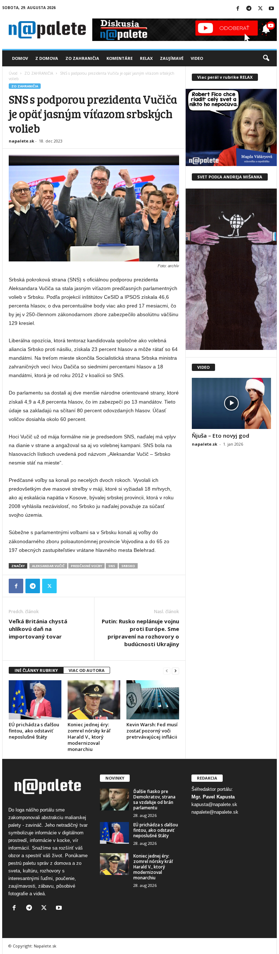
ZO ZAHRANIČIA (38, 73)
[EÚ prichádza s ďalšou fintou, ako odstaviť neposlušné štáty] (35, 699)
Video (197, 58)
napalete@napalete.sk (214, 812)
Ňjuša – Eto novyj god (220, 435)
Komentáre (119, 58)
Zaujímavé (171, 58)
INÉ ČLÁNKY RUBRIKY (36, 670)
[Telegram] (248, 9)
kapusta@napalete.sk (214, 804)
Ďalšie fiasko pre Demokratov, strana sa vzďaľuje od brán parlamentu (154, 799)
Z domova (46, 58)
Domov (20, 58)
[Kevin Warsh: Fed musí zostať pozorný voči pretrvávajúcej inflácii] (152, 699)
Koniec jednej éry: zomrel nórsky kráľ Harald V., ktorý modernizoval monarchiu (89, 736)
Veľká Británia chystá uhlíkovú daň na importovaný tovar (38, 629)
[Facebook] (237, 9)
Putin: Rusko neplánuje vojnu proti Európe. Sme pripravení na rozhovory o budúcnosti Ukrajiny (140, 633)
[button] (266, 58)
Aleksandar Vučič (48, 565)
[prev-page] (166, 670)
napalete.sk (21, 141)
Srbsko (128, 565)
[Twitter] (260, 9)
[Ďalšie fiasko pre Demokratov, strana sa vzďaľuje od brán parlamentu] (114, 799)
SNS (111, 565)
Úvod (13, 73)
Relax (146, 58)
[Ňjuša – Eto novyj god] (231, 403)
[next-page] (175, 670)
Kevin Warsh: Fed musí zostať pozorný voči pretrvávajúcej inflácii (152, 730)
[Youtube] (271, 9)
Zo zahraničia (82, 58)
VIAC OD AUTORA (87, 670)
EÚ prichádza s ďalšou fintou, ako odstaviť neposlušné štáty (34, 730)
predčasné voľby (86, 565)
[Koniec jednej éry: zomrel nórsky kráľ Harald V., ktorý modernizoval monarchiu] (94, 699)
